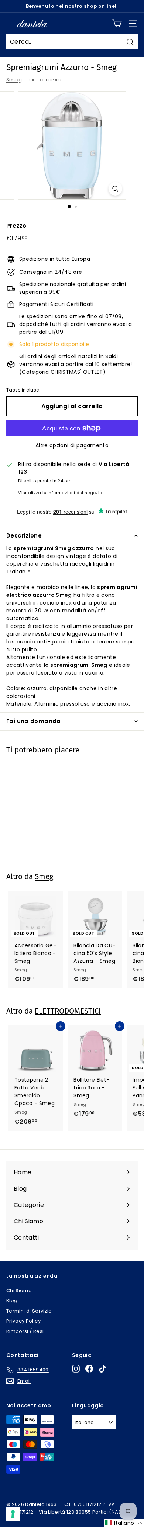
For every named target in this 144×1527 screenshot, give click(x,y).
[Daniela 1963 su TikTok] (102, 1369)
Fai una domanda (33, 721)
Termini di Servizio (29, 1310)
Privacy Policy (23, 1320)
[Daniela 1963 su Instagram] (76, 1369)
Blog (11, 1300)
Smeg (14, 79)
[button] (124, 1523)
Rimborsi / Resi (25, 1331)
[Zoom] (115, 189)
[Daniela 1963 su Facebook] (89, 1369)
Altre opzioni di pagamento (72, 445)
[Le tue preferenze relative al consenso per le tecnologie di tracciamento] (13, 1514)
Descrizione (24, 535)
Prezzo (16, 226)
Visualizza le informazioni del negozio (60, 493)
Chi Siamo (19, 1290)
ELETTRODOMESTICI (68, 1011)
